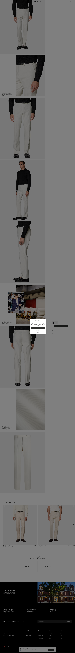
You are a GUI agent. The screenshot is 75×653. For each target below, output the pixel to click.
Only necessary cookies (38, 330)
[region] (38, 326)
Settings (38, 332)
